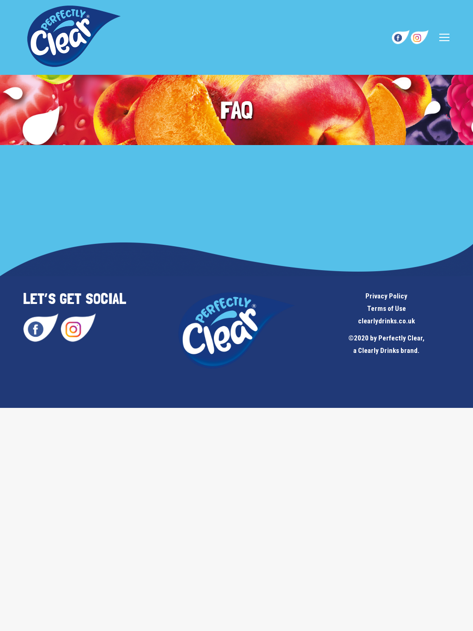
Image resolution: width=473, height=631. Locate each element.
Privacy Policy (386, 296)
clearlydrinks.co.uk (386, 321)
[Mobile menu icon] (444, 37)
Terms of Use (386, 308)
